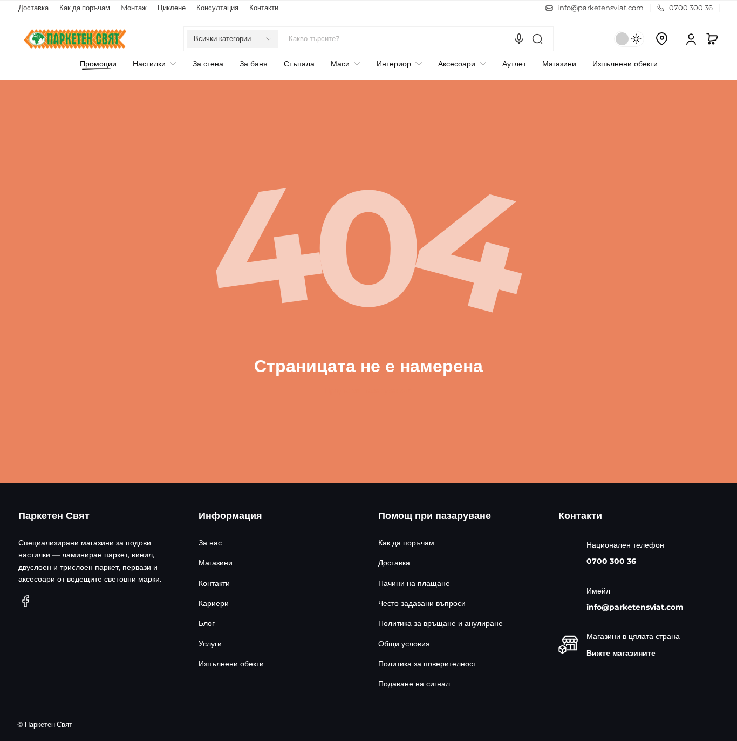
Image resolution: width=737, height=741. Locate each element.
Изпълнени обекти (231, 664)
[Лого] (75, 39)
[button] (232, 39)
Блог (207, 623)
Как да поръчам (84, 8)
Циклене (172, 8)
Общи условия (404, 644)
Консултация (217, 8)
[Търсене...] (537, 39)
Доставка (33, 8)
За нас (210, 543)
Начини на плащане (414, 583)
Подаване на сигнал (414, 684)
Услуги (210, 644)
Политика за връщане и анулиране (440, 623)
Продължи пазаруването (368, 390)
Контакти (263, 8)
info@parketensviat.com (635, 607)
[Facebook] (25, 601)
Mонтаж (134, 8)
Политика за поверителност (427, 664)
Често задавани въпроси (422, 603)
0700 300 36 (611, 561)
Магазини (216, 563)
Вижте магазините (621, 653)
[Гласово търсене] (519, 39)
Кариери (214, 603)
